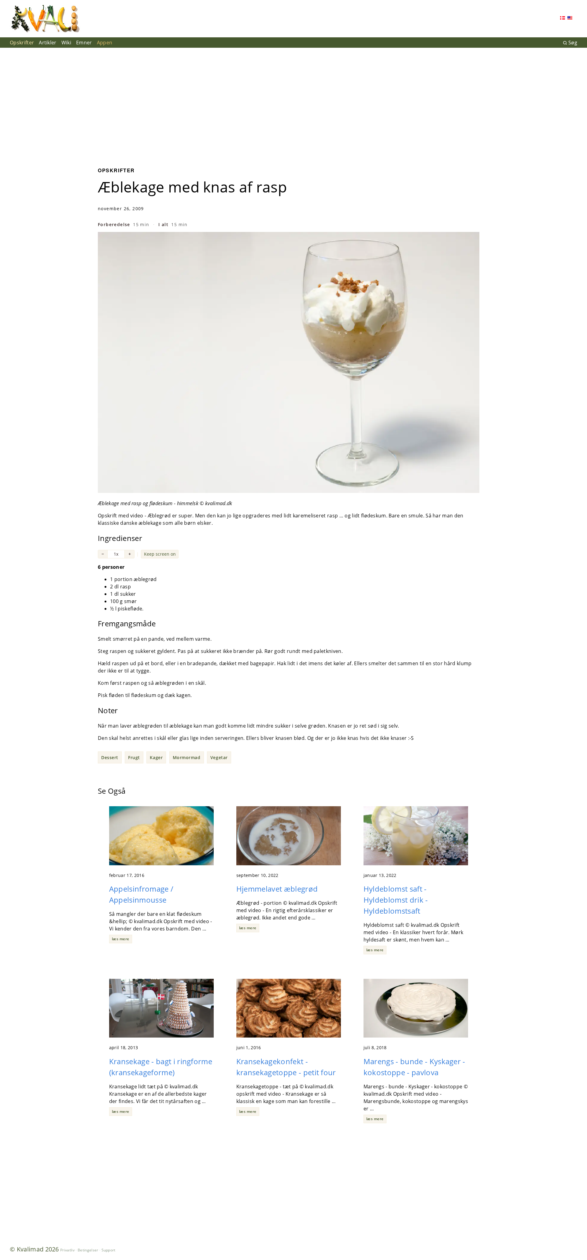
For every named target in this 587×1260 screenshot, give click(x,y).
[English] (569, 18)
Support (109, 1250)
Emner (84, 42)
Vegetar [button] (219, 757)
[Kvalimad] (45, 18)
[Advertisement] (293, 103)
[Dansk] (562, 18)
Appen (105, 42)
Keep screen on (160, 554)
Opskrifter (22, 42)
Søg (572, 42)
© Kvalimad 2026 (34, 1249)
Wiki (66, 42)
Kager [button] (156, 757)
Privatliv (67, 1250)
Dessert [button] (109, 757)
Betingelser (88, 1250)
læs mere (120, 938)
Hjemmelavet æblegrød (277, 889)
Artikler (48, 42)
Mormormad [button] (187, 757)
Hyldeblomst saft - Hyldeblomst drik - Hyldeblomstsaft (396, 900)
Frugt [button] (134, 757)
